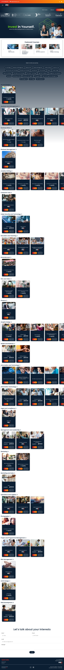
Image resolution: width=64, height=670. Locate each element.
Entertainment (34, 70)
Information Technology (31, 73)
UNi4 (6, 667)
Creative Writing (47, 67)
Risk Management (23, 79)
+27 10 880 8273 (5, 1)
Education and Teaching (24, 70)
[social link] (59, 1)
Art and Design (8, 67)
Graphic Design (55, 70)
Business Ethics (28, 67)
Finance (48, 70)
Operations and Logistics (28, 76)
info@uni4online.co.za (15, 1)
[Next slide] (60, 49)
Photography (37, 76)
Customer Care (56, 67)
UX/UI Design (31, 79)
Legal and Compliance (42, 73)
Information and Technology (19, 73)
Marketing (9, 76)
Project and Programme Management (49, 76)
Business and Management (18, 67)
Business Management (38, 67)
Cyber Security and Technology (12, 70)
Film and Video (42, 70)
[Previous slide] (3, 49)
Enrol (6, 101)
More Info (11, 101)
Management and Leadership (55, 73)
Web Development (40, 79)
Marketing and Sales (17, 76)
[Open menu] (3, 5)
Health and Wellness (7, 73)
